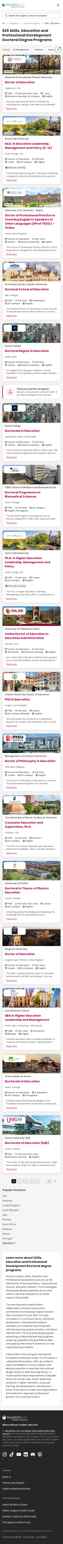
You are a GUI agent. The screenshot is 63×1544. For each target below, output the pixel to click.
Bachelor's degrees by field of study (19, 1516)
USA (4, 1196)
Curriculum (53, 49)
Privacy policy (28, 1537)
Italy (4, 1214)
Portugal (7, 1238)
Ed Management (21, 49)
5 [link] (37, 1181)
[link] (55, 1181)
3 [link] (25, 1181)
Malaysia (7, 1229)
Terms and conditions (12, 1537)
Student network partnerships (16, 1488)
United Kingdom (11, 1205)
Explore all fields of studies (15, 1504)
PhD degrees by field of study (16, 1522)
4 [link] (31, 1181)
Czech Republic (10, 1210)
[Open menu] (58, 5)
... (43, 1181)
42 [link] (49, 1181)
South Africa (9, 1224)
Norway (6, 1219)
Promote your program (13, 1482)
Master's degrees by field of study (18, 1510)
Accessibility (41, 1537)
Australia (7, 1200)
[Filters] (58, 49)
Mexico (6, 1233)
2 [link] (19, 1181)
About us (6, 1476)
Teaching (38, 49)
